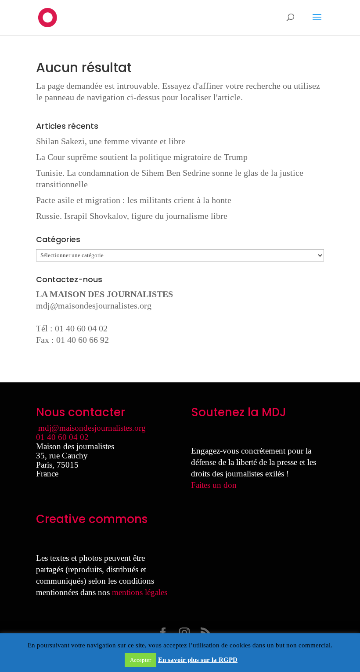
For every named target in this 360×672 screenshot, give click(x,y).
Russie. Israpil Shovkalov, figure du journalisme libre (131, 216)
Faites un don (214, 485)
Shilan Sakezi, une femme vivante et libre (110, 141)
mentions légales (139, 592)
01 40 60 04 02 (62, 437)
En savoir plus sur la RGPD (198, 659)
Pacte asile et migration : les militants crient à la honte (133, 200)
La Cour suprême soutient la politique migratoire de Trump (142, 157)
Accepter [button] (140, 660)
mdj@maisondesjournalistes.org (93, 305)
